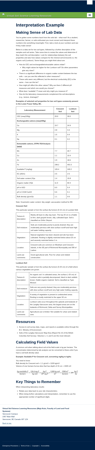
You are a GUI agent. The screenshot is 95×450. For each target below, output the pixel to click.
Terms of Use (25, 446)
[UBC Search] (90, 3)
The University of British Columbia (40, 5)
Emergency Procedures (10, 446)
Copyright (35, 446)
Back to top (7, 423)
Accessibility (45, 446)
